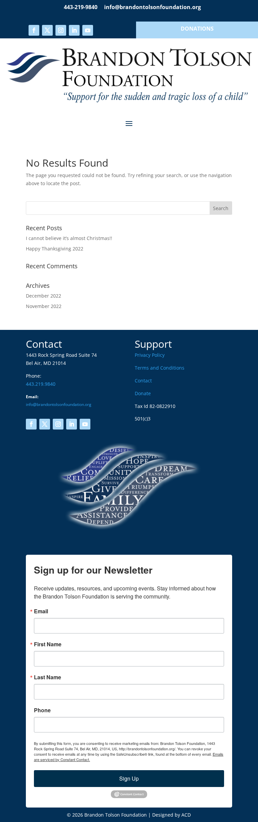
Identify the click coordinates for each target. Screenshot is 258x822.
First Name (47, 644)
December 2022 (43, 296)
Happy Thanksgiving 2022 (54, 248)
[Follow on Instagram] (60, 30)
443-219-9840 (80, 7)
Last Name (47, 677)
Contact (143, 380)
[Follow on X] (47, 30)
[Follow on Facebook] (34, 30)
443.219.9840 (40, 384)
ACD (186, 815)
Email (41, 611)
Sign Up (129, 778)
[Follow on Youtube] (87, 30)
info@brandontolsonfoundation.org (152, 7)
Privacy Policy (150, 355)
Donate (143, 393)
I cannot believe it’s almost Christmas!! (69, 238)
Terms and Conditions (159, 368)
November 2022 (43, 306)
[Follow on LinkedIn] (74, 30)
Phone (42, 710)
